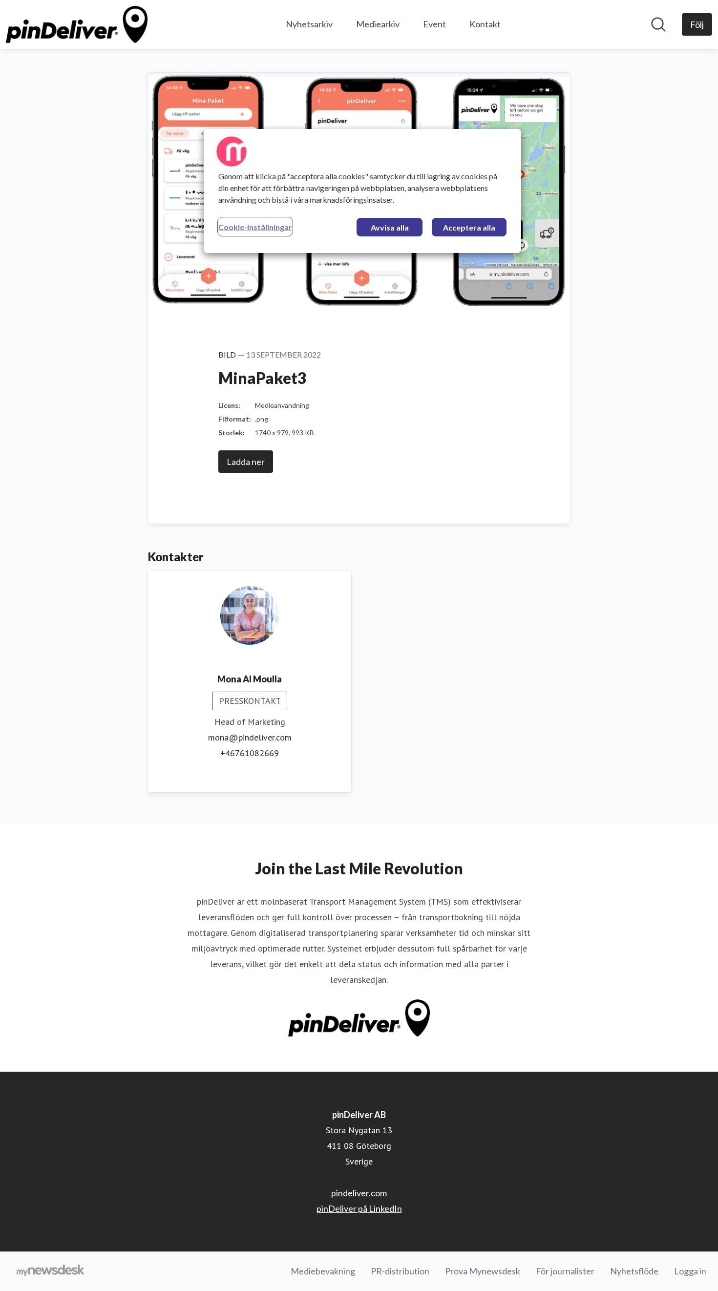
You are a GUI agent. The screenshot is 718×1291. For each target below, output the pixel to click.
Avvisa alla (390, 227)
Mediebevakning (323, 1271)
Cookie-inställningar (255, 227)
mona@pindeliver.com (250, 737)
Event (434, 24)
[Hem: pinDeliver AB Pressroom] (77, 24)
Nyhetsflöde (634, 1271)
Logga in (690, 1271)
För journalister (565, 1271)
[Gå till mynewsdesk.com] (50, 1271)
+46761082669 (249, 753)
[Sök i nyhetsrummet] (658, 24)
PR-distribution (400, 1271)
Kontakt (485, 24)
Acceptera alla (469, 227)
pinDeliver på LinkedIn (359, 1208)
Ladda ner (246, 461)
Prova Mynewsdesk (482, 1271)
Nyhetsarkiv (309, 24)
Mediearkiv (378, 24)
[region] (362, 191)
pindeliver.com (359, 1192)
